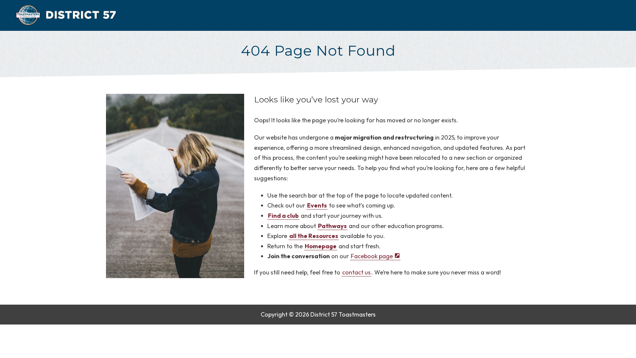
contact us (356, 272)
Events (317, 205)
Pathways (332, 226)
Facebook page (371, 256)
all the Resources (313, 236)
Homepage (321, 246)
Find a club (283, 215)
